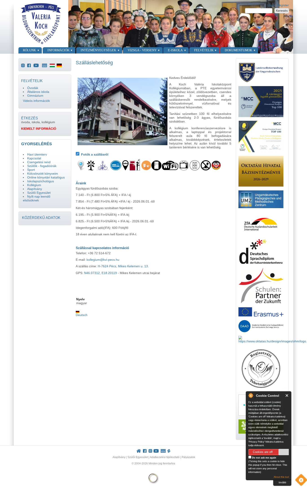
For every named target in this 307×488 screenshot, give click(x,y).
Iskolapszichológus (40, 181)
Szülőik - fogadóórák (41, 166)
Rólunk (29, 50)
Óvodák (32, 88)
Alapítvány (34, 189)
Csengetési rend (39, 162)
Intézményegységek (98, 50)
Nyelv (80, 299)
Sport (31, 170)
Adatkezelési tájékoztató (165, 457)
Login (271, 5)
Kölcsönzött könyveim (42, 173)
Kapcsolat (34, 158)
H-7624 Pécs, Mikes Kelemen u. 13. (123, 266)
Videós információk (36, 101)
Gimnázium (35, 95)
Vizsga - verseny (142, 50)
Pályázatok (188, 457)
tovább (282, 482)
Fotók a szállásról (94, 154)
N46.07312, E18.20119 (100, 273)
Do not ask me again (263, 457)
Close (287, 395)
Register (283, 5)
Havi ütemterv (37, 154)
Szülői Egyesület (39, 192)
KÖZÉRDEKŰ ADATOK (41, 218)
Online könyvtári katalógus (46, 177)
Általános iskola (38, 92)
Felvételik (204, 50)
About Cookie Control (250, 395)
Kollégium (34, 185)
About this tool (281, 477)
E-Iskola (175, 50)
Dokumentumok (238, 50)
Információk (58, 50)
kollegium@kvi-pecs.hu (103, 259)
